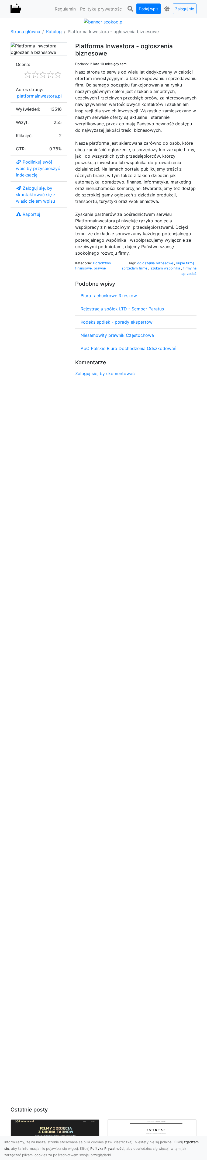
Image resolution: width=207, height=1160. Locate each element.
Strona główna (25, 31)
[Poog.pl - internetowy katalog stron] (16, 9)
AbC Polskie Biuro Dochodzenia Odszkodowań (128, 348)
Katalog (54, 31)
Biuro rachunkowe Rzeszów (109, 295)
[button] (130, 9)
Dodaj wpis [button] (148, 8)
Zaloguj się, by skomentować (105, 373)
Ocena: (23, 64)
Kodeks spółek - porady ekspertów (117, 322)
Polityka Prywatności (107, 1149)
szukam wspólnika (165, 268)
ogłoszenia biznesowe (155, 263)
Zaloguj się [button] (184, 8)
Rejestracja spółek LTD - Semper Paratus (122, 308)
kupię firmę (185, 263)
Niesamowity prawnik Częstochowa (117, 335)
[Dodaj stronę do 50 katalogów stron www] (103, 21)
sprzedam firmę (135, 268)
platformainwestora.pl (39, 96)
